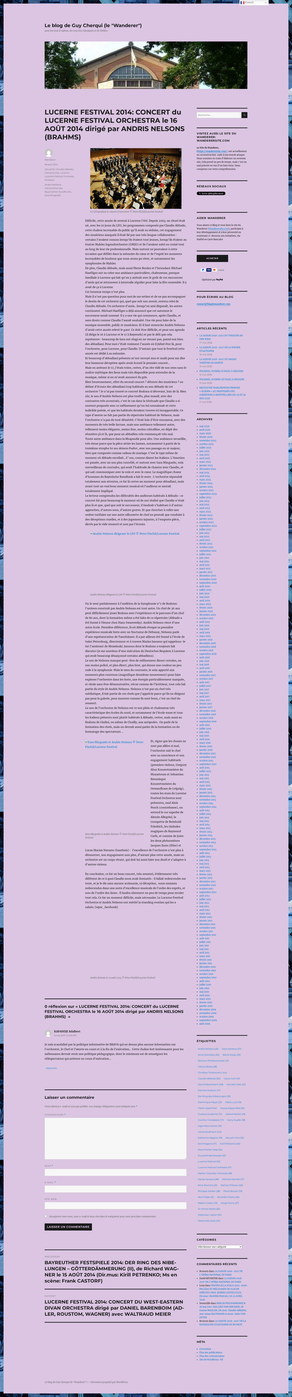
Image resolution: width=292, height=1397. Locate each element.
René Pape (206, 1197)
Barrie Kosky (232, 1054)
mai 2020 (204, 597)
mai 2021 (204, 561)
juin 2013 (204, 860)
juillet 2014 (205, 814)
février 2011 (205, 959)
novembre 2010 (207, 970)
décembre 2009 (207, 1009)
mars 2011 (204, 956)
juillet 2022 (205, 529)
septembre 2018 (207, 654)
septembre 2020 (208, 582)
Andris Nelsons (53, 184)
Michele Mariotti (233, 1179)
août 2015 (204, 767)
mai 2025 (204, 454)
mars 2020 (205, 604)
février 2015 (205, 789)
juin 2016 (204, 732)
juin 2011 (204, 945)
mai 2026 (204, 426)
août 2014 (204, 810)
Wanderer (50, 159)
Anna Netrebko (208, 1054)
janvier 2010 (205, 1006)
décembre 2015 (207, 753)
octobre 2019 (206, 618)
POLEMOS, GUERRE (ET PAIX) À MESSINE (221, 379)
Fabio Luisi (233, 1102)
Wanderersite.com (219, 228)
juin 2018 (204, 661)
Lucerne (64, 172)
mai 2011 (204, 949)
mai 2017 (204, 693)
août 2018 (204, 657)
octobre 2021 (206, 547)
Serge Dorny (230, 1203)
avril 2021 (204, 565)
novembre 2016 (207, 714)
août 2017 (204, 682)
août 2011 (204, 938)
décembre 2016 (207, 710)
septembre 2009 (208, 1020)
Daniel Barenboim (210, 1084)
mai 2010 (204, 991)
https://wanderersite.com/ (212, 151)
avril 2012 (204, 910)
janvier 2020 (206, 611)
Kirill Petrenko (230, 1143)
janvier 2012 (205, 920)
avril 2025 (204, 458)
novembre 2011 (207, 927)
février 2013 (205, 874)
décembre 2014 (207, 796)
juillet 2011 (205, 942)
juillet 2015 (205, 771)
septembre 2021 (207, 550)
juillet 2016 (205, 728)
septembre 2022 (208, 525)
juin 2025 (204, 451)
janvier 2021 (205, 572)
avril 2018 (204, 668)
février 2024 (205, 483)
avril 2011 (204, 952)
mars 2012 (205, 913)
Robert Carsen (207, 1203)
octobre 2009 (206, 1016)
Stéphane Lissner (210, 1214)
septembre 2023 (208, 493)
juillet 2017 (205, 686)
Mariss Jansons (208, 1179)
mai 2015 (204, 778)
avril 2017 (204, 696)
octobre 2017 (206, 678)
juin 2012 (204, 902)
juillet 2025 (205, 447)
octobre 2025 (206, 444)
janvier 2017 (205, 707)
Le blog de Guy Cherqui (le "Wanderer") (93, 25)
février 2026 (206, 437)
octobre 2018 (206, 650)
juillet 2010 (205, 984)
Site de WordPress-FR (211, 1359)
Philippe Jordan (209, 1191)
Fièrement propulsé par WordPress (109, 1382)
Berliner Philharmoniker (213, 1060)
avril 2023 (204, 508)
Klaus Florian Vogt (210, 1149)
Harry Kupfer (236, 1120)
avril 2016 (204, 739)
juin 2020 (204, 593)
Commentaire (55, 1114)
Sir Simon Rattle (209, 1208)
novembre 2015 (207, 757)
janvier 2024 (206, 486)
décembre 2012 (207, 881)
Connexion (205, 1349)
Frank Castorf (207, 1108)
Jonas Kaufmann (210, 1131)
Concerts (49, 172)
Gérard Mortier (235, 1114)
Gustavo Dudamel (210, 1114)
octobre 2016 (206, 718)
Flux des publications (210, 1352)
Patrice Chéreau (232, 1185)
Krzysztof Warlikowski (212, 1155)
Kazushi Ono (235, 1137)
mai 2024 (204, 472)
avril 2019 (204, 632)
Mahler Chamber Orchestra (215, 1173)
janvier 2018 (205, 671)
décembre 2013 (207, 838)
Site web (51, 1199)
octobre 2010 (206, 974)
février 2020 (205, 607)
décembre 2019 (207, 614)
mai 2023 (204, 504)
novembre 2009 (207, 1013)
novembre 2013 (207, 842)
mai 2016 (204, 735)
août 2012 (204, 895)
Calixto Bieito (207, 1066)
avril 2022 (204, 540)
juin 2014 (204, 817)
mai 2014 (204, 821)
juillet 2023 (205, 497)
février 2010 (205, 1002)
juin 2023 (204, 501)
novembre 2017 (207, 675)
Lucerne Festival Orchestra (59, 176)
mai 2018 (204, 664)
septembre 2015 (207, 764)
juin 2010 (204, 988)
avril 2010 (204, 995)
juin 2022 (204, 533)
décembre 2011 (207, 924)
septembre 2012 (207, 892)
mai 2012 (204, 906)
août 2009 (204, 1023)
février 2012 (205, 917)
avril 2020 (204, 600)
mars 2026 (205, 433)
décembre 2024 (207, 469)
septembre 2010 (207, 977)
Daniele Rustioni (209, 1090)
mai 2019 (204, 629)
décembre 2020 (207, 575)
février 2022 (205, 543)
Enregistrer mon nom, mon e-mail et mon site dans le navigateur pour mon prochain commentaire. (102, 1216)
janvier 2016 (206, 750)
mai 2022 (204, 536)
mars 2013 (204, 870)
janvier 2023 (206, 518)
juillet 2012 (205, 899)
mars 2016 (205, 742)
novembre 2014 (207, 799)
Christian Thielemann (212, 1072)
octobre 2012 (206, 888)
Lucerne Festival (209, 1161)
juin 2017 (204, 689)
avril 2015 (204, 782)
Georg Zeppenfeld (232, 1108)
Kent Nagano (207, 1143)
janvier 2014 (205, 835)
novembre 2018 (207, 646)
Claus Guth (232, 1078)
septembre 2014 (207, 806)
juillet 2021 (205, 554)
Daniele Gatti (236, 1084)
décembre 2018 (207, 643)
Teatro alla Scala (209, 1220)
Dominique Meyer (210, 1102)
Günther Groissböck (211, 1120)
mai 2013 (204, 863)
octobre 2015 (206, 760)
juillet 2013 (205, 856)
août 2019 (204, 622)
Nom (49, 1165)
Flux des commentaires (212, 1356)
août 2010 (204, 981)
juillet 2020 (205, 590)
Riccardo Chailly (228, 1197)
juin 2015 (204, 774)
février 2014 (205, 831)
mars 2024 (205, 479)
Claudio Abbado (65, 169)
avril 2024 (204, 476)
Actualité (50, 169)
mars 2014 (205, 828)
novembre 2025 (207, 440)
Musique (49, 179)
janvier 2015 (205, 792)
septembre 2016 (208, 721)
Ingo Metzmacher (210, 1126)
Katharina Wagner (210, 1137)
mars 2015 (205, 785)
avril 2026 (204, 429)
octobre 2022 (206, 522)
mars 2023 (205, 511)
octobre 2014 (206, 803)
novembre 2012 (207, 885)
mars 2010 (205, 998)
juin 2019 (204, 625)
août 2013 (204, 853)
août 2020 (204, 586)
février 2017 (205, 703)
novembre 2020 (207, 579)
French (249, 2)
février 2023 (205, 515)
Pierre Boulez (232, 1191)
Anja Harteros (231, 1048)
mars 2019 (205, 636)
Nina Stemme (207, 1185)
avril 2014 (204, 824)
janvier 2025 (206, 465)
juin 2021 (204, 557)
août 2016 (204, 725)
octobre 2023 (206, 490)
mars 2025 (205, 461)
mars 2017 (205, 700)
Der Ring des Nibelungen (214, 1096)
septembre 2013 (207, 849)
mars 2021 (205, 568)
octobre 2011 (206, 931)
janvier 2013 (205, 878)
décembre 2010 (207, 966)
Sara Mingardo (53, 195)
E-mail (50, 1182)
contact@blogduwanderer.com (213, 304)
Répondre (51, 1068)
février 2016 (205, 746)
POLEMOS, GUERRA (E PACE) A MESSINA (221, 371)
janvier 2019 (206, 639)
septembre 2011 (207, 934)
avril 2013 (204, 867)
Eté (57, 172)
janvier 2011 (205, 963)
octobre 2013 (206, 846)
